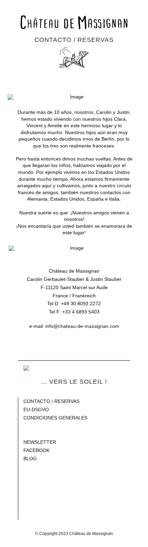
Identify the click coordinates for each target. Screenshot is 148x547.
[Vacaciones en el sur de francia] (74, 22)
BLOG (30, 458)
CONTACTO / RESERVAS (51, 401)
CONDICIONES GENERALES (55, 417)
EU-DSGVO (36, 409)
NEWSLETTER (39, 442)
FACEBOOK (36, 450)
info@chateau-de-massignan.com (82, 326)
